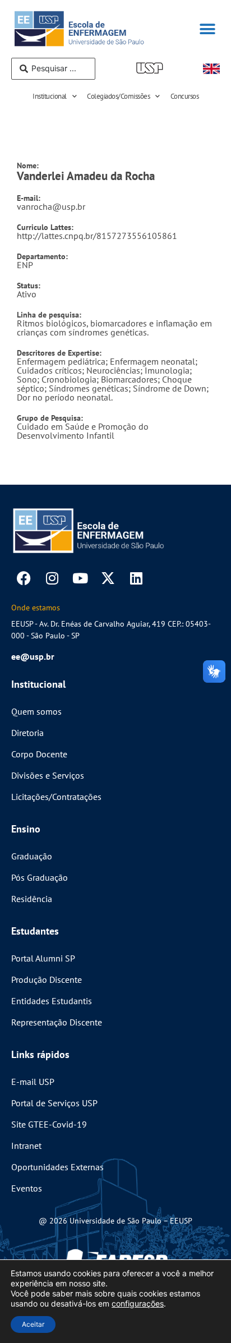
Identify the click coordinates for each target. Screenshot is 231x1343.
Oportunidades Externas (57, 1166)
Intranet (26, 1145)
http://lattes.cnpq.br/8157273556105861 (97, 231)
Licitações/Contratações (56, 796)
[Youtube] (80, 578)
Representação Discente (56, 1022)
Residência (31, 898)
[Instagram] (51, 578)
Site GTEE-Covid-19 (49, 1124)
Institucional (50, 96)
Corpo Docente (39, 754)
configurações (138, 1303)
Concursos (184, 96)
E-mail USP (32, 1081)
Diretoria (27, 732)
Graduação (31, 856)
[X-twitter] (108, 578)
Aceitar (33, 1324)
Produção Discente (46, 979)
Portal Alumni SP (43, 958)
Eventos (26, 1188)
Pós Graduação (39, 877)
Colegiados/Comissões (118, 96)
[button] (207, 29)
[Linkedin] (136, 578)
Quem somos (36, 711)
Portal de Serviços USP (54, 1103)
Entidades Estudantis (51, 1000)
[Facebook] (23, 578)
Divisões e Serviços (47, 775)
